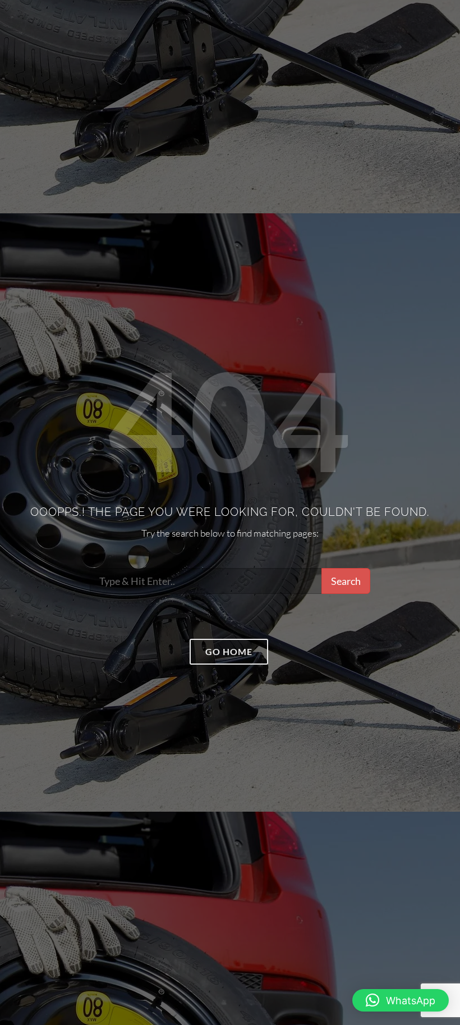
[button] (400, 1000)
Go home (228, 651)
